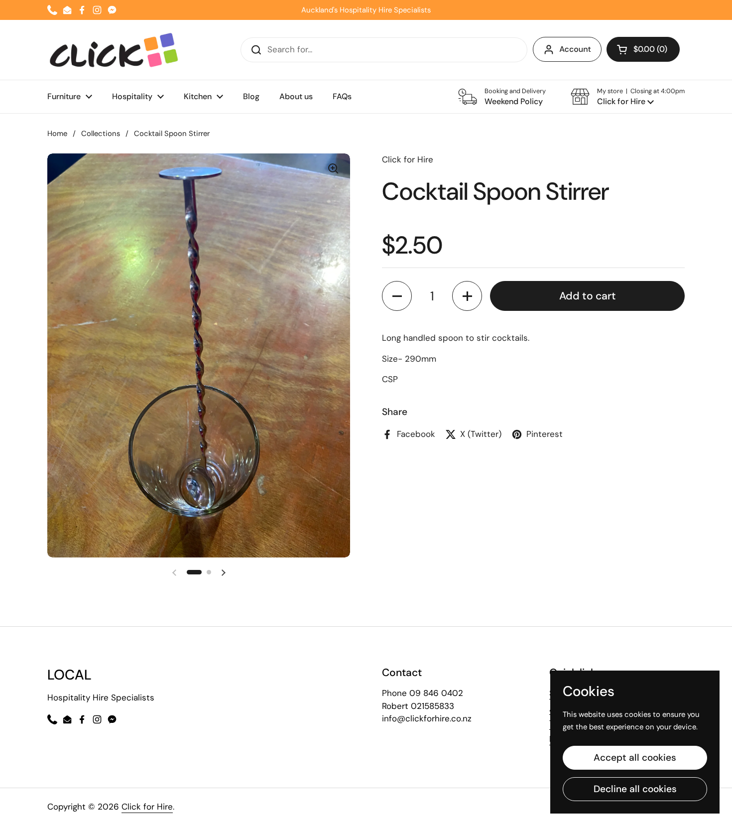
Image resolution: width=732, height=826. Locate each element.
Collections (100, 133)
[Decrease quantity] (397, 296)
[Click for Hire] (113, 50)
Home (57, 133)
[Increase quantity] (467, 296)
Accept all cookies (635, 757)
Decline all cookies (635, 789)
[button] (628, 96)
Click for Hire (147, 806)
